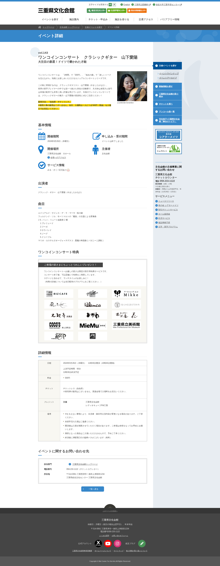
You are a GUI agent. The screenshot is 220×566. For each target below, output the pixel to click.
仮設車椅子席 (164, 222)
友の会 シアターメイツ (168, 205)
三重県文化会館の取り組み (169, 95)
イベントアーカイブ (168, 78)
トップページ (48, 27)
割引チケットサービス (168, 210)
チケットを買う (166, 104)
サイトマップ (118, 551)
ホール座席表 (164, 214)
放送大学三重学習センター (167, 4)
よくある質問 (104, 536)
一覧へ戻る (93, 489)
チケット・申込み (98, 19)
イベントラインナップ (169, 73)
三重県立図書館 (141, 4)
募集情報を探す (166, 86)
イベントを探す (50, 19)
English (126, 4)
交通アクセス (146, 19)
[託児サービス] (68, 170)
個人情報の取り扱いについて (136, 551)
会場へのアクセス (58, 157)
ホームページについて (103, 551)
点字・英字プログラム (168, 227)
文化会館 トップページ (70, 27)
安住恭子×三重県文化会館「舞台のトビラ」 (169, 120)
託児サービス (164, 218)
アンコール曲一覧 (167, 111)
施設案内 (74, 19)
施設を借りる (122, 19)
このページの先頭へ (110, 511)
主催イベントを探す (93, 27)
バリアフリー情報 (169, 19)
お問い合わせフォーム (120, 536)
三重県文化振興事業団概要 (82, 551)
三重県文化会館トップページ (85, 464)
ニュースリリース (166, 201)
